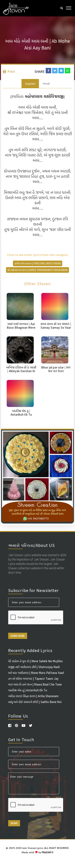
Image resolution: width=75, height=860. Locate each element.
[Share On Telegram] (61, 70)
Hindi (46, 83)
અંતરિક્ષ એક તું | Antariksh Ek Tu (27, 690)
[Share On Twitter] (55, 70)
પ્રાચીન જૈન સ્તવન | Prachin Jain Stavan (37, 263)
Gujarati (30, 83)
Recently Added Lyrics (30, 650)
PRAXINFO (47, 852)
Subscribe (18, 635)
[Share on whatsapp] (67, 70)
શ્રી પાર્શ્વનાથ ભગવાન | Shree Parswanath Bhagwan (37, 270)
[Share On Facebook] (48, 70)
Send (14, 823)
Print (11, 71)
